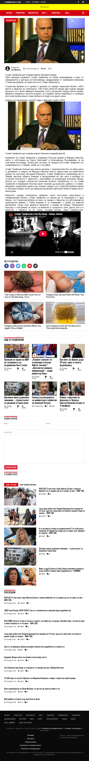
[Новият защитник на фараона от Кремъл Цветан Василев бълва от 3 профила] (72, 395)
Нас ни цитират (52, 719)
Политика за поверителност (53, 728)
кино (32, 719)
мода (73, 719)
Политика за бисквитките (30, 748)
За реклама (35, 2)
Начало (27, 2)
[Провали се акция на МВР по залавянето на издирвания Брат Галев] (16, 357)
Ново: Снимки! (9, 722)
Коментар (8, 432)
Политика (55, 12)
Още (67, 12)
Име (6, 423)
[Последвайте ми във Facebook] (78, 2)
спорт (40, 719)
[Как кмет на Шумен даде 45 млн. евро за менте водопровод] (72, 357)
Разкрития (20, 12)
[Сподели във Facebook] (6, 266)
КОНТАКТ (43, 2)
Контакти (30, 738)
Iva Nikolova (16, 70)
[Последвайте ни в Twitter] (83, 2)
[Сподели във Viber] (12, 266)
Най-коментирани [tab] (28, 484)
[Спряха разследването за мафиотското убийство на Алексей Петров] (44, 395)
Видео (64, 719)
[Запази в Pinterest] (29, 266)
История (22, 719)
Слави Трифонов (39, 77)
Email (48, 423)
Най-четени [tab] (11, 484)
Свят (44, 12)
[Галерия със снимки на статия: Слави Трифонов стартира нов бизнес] (44, 40)
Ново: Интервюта (25, 722)
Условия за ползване (73, 728)
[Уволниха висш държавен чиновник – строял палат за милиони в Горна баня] (16, 395)
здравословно (9, 719)
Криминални (63, 715)
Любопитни (33, 12)
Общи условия (30, 742)
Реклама (30, 735)
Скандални (76, 715)
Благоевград (39, 80)
